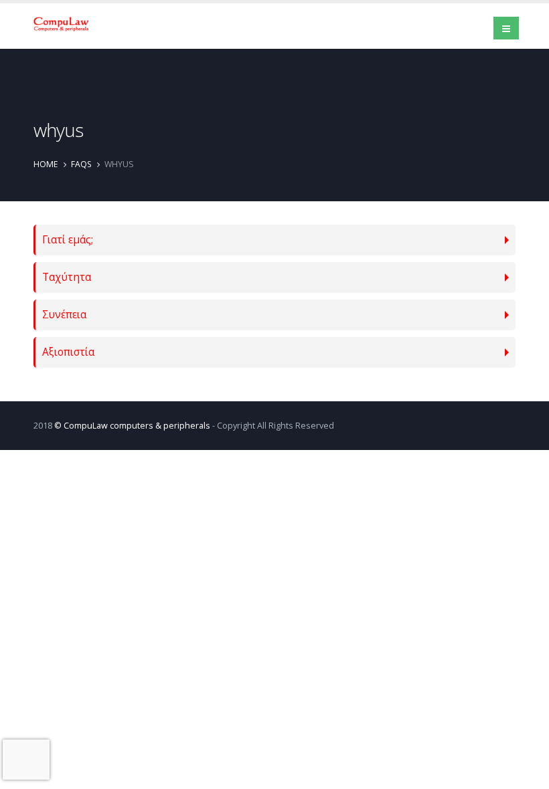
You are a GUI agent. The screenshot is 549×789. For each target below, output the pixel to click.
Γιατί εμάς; (67, 240)
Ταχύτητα (66, 277)
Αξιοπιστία (68, 352)
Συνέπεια (64, 315)
